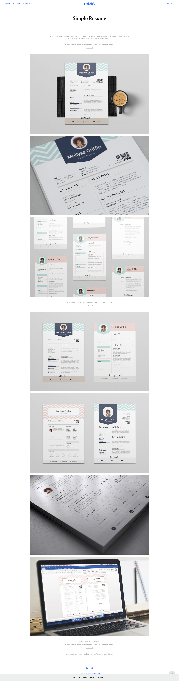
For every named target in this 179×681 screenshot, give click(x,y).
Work (19, 3)
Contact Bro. (28, 3)
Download (89, 48)
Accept (93, 677)
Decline (100, 677)
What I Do (9, 3)
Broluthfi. (89, 4)
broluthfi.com (108, 654)
